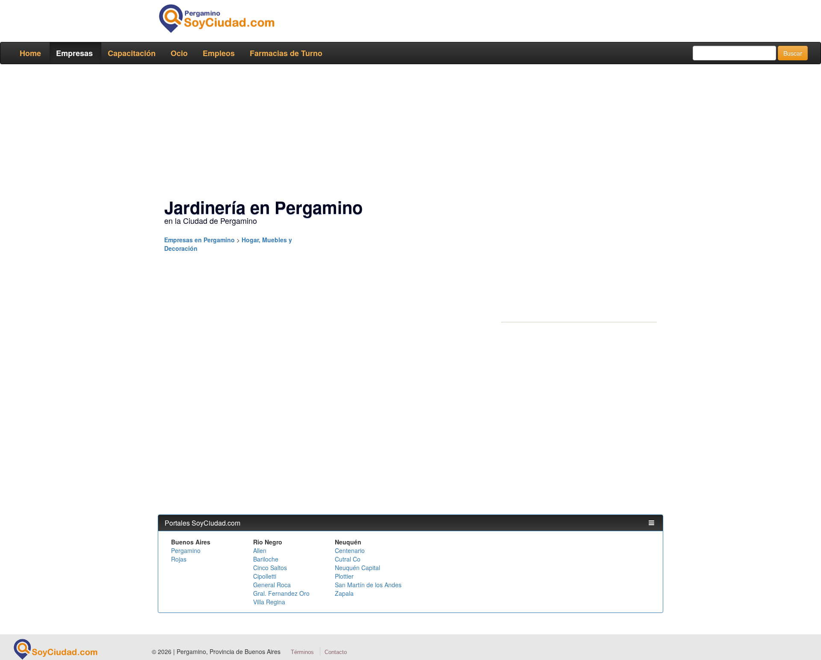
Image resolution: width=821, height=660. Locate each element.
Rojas (178, 559)
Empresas (74, 53)
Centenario (350, 550)
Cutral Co (347, 559)
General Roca (272, 584)
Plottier (344, 576)
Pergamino (186, 550)
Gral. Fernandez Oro (281, 593)
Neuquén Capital (357, 567)
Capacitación (132, 53)
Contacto (336, 652)
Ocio (179, 53)
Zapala (344, 593)
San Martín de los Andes (368, 584)
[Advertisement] (407, 133)
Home (30, 53)
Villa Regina (269, 602)
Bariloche (265, 559)
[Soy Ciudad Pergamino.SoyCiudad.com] (216, 18)
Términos (302, 652)
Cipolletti (264, 576)
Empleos (219, 53)
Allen (259, 550)
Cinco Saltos (270, 567)
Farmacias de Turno (286, 53)
